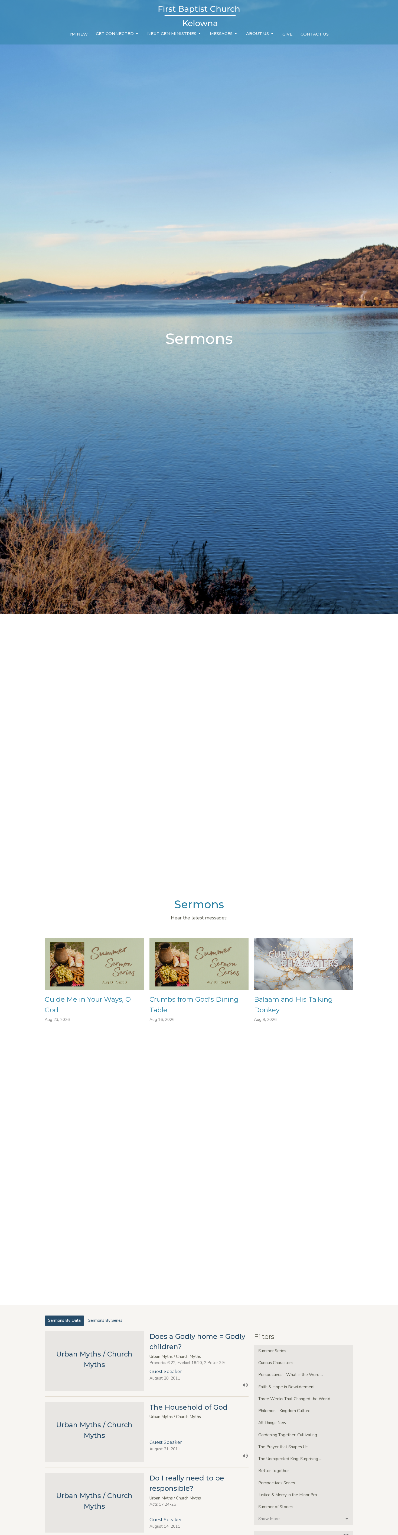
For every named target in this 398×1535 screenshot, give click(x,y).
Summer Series (272, 1351)
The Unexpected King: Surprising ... (290, 1458)
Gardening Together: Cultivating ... (289, 1435)
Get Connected (115, 33)
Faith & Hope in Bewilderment (286, 1387)
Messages (221, 33)
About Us (257, 33)
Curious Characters (275, 1362)
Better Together (273, 1470)
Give (287, 34)
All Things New (272, 1422)
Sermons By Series (105, 1320)
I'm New (79, 34)
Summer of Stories (275, 1506)
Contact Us (315, 34)
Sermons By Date (64, 1320)
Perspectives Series (276, 1483)
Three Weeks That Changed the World (294, 1399)
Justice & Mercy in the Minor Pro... (288, 1495)
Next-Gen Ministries (171, 33)
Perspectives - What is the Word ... (290, 1374)
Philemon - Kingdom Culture (284, 1410)
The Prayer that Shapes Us (283, 1447)
